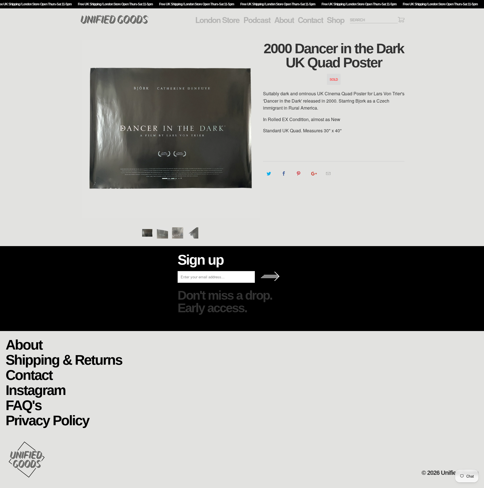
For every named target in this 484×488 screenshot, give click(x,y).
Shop (335, 20)
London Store (217, 20)
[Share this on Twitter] (269, 173)
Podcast (256, 20)
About (284, 20)
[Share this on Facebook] (284, 173)
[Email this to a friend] (328, 173)
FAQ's (23, 404)
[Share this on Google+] (314, 173)
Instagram (35, 389)
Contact (310, 20)
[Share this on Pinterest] (299, 173)
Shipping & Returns (64, 359)
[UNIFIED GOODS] (115, 23)
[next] (253, 129)
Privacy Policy (47, 420)
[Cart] (401, 21)
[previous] (89, 129)
